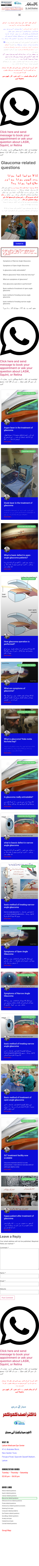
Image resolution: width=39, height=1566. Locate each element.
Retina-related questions (9, 1490)
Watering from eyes (7, 1508)
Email (2, 1281)
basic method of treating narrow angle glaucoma (16, 296)
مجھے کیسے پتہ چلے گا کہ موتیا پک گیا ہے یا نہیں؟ (19, 308)
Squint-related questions (9, 1493)
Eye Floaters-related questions (10, 1513)
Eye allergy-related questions (10, 1516)
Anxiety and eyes (7, 1518)
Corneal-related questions (9, 1523)
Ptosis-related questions (9, 1503)
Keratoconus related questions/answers (13, 1506)
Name (3, 1273)
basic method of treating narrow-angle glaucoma (17, 303)
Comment (4, 1247)
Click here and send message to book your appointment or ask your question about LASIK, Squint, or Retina (16, 138)
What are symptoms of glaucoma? (15, 279)
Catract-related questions (9, 1496)
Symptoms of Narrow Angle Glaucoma (17, 261)
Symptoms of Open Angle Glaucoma (16, 266)
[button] (19, 14)
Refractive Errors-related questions (12, 1501)
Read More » (8, 441)
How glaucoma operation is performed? (17, 284)
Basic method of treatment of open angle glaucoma (17, 289)
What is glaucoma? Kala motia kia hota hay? (19, 275)
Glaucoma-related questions (10, 1498)
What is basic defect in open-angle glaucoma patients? (17, 556)
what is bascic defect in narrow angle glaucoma (18, 844)
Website (3, 1289)
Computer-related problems (10, 1511)
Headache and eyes (7, 1521)
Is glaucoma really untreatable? (14, 270)
